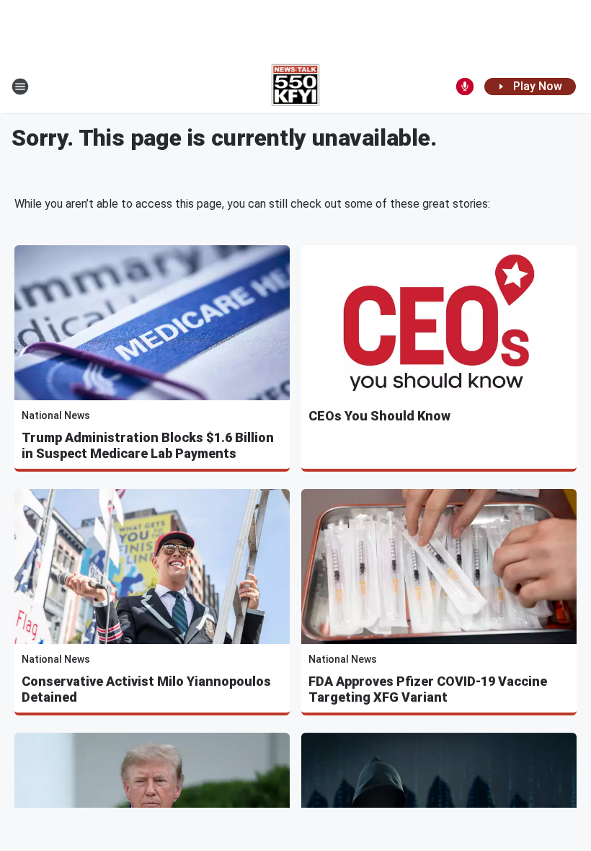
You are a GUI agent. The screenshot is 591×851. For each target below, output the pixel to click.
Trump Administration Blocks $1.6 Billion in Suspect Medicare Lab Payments (148, 445)
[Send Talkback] (465, 86)
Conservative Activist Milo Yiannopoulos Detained (146, 689)
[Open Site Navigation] (20, 86)
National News (56, 415)
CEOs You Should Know (379, 415)
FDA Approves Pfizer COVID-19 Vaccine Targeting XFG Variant (427, 689)
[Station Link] (296, 86)
